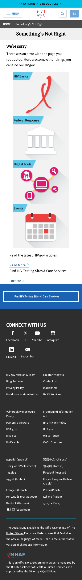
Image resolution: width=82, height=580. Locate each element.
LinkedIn (11, 357)
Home (7, 24)
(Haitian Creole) (57, 481)
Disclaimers (50, 388)
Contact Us (50, 381)
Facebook (12, 340)
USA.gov (11, 429)
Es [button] (74, 13)
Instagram (53, 340)
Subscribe (27, 356)
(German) (17, 503)
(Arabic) (15, 479)
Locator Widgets (53, 375)
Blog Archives (15, 381)
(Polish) (52, 490)
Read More (17, 265)
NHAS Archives (52, 394)
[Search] (63, 13)
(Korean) (53, 466)
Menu (15, 13)
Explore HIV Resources (41, 3)
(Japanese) (18, 510)
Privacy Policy (15, 388)
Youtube (37, 340)
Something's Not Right (30, 24)
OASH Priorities (52, 442)
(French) (17, 490)
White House (51, 436)
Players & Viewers (17, 422)
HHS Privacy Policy (54, 422)
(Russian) (54, 472)
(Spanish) (17, 459)
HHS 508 (11, 436)
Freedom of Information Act (58, 414)
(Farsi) (51, 503)
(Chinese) (55, 459)
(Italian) (52, 496)
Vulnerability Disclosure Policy (21, 414)
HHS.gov (48, 429)
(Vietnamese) (21, 466)
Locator (15, 280)
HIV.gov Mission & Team (20, 375)
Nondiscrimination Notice (22, 394)
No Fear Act (13, 442)
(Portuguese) (21, 496)
